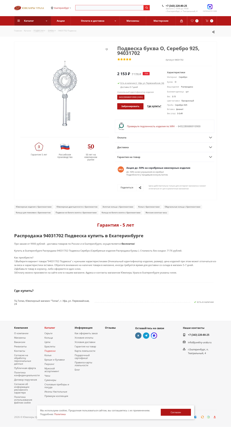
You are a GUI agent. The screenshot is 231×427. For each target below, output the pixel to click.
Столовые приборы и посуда (56, 386)
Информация (83, 327)
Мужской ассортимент (51, 370)
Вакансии (19, 342)
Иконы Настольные (55, 391)
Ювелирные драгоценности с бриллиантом (77, 206)
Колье (47, 355)
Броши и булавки (54, 359)
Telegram (146, 335)
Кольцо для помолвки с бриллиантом (33, 212)
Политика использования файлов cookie (23, 399)
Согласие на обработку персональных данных (22, 359)
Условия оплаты (84, 337)
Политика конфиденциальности (27, 374)
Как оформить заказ (86, 333)
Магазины (20, 337)
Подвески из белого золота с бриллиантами (76, 212)
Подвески (50, 350)
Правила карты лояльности (83, 364)
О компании (21, 333)
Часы (47, 375)
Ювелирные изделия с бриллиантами (34, 206)
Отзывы (110, 327)
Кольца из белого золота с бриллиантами (121, 212)
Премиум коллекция (56, 396)
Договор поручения (25, 379)
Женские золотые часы (156, 212)
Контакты (19, 350)
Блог (77, 369)
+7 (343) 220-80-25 (176, 6)
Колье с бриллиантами (149, 206)
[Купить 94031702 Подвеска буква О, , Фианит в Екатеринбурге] (65, 93)
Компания (21, 327)
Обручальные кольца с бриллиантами (182, 206)
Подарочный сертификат (82, 357)
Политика (60, 414)
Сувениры (50, 380)
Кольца (48, 337)
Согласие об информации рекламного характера (21, 388)
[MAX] (154, 335)
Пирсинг (49, 364)
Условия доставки (85, 342)
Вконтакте (138, 335)
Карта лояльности (85, 350)
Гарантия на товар (85, 346)
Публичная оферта (25, 368)
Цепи (47, 342)
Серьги (48, 333)
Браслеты (49, 346)
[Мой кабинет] (181, 21)
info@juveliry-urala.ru (200, 342)
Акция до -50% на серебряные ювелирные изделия (158, 167)
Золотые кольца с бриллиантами (117, 206)
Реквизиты (20, 346)
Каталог (49, 327)
